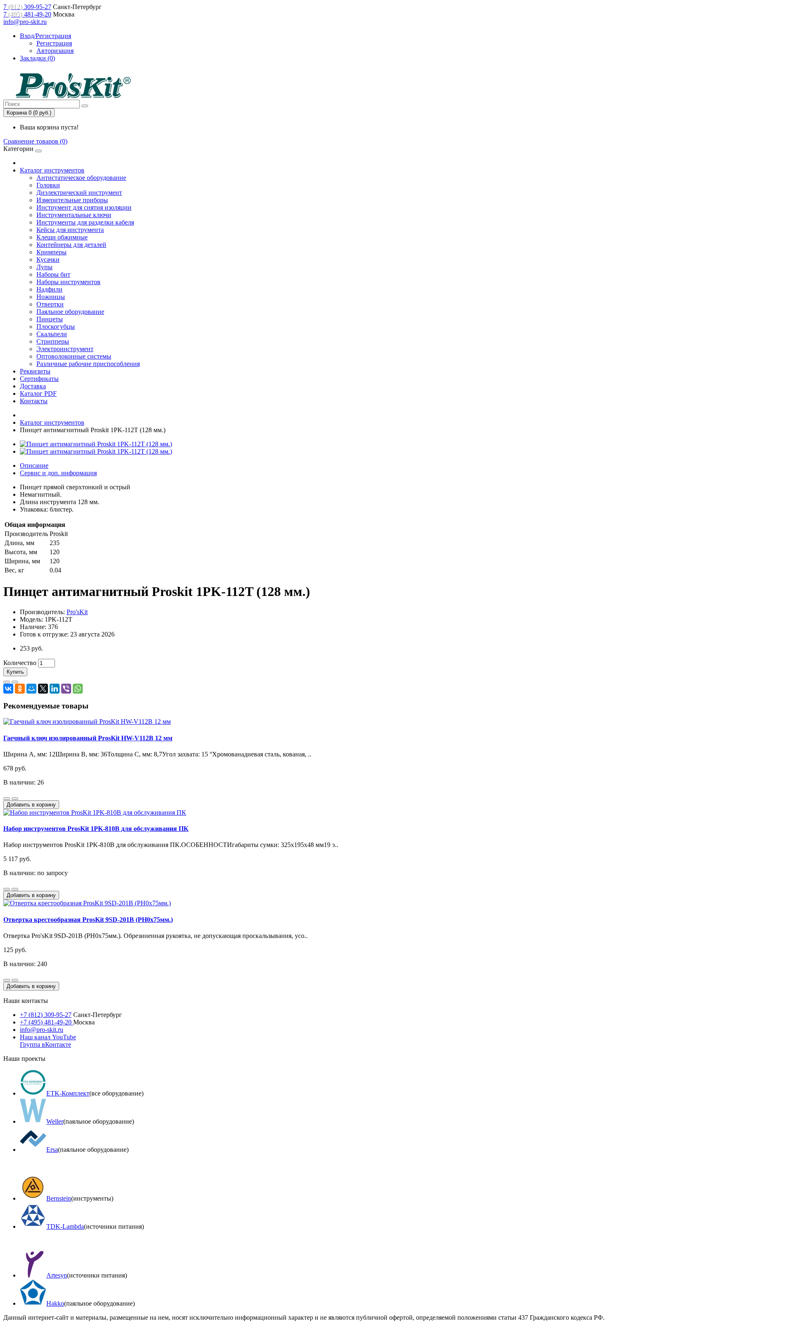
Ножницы (50, 296)
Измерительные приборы (72, 199)
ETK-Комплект (67, 1093)
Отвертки (50, 304)
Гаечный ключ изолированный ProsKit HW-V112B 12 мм (87, 738)
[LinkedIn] (55, 689)
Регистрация (54, 43)
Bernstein (58, 1198)
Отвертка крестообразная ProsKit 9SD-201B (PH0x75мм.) (88, 919)
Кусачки (48, 259)
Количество (19, 662)
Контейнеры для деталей (71, 244)
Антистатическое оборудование (81, 177)
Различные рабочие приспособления (88, 363)
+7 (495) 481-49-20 (46, 1022)
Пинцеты (49, 319)
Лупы (44, 266)
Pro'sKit (77, 611)
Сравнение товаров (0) (35, 141)
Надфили (49, 289)
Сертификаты (39, 378)
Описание (34, 465)
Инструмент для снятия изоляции (84, 207)
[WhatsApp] (78, 689)
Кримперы (51, 252)
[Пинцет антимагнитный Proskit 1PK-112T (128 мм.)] (96, 443)
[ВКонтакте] (8, 689)
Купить (15, 672)
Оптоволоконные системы (73, 356)
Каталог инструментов (52, 170)
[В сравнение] (15, 682)
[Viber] (66, 689)
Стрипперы (52, 341)
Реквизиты (35, 371)
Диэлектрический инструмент (79, 192)
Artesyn (56, 1275)
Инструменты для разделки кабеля (85, 222)
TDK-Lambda (65, 1226)
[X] (43, 689)
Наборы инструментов (68, 281)
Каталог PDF (38, 393)
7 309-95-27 (27, 6)
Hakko (55, 1303)
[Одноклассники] (20, 689)
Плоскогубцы (55, 326)
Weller (54, 1121)
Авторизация (55, 50)
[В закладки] (6, 682)
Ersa (52, 1149)
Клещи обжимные (62, 237)
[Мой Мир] (31, 689)
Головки (48, 185)
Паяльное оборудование (70, 311)
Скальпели (51, 333)
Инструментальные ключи (73, 214)
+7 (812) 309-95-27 (46, 1014)
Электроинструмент (64, 348)
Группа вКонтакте (45, 1044)
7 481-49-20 (27, 14)
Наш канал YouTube (48, 1037)
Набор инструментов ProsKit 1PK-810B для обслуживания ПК (96, 828)
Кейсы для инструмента (70, 229)
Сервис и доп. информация (58, 472)
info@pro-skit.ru (25, 21)
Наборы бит (53, 274)
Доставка (33, 386)
